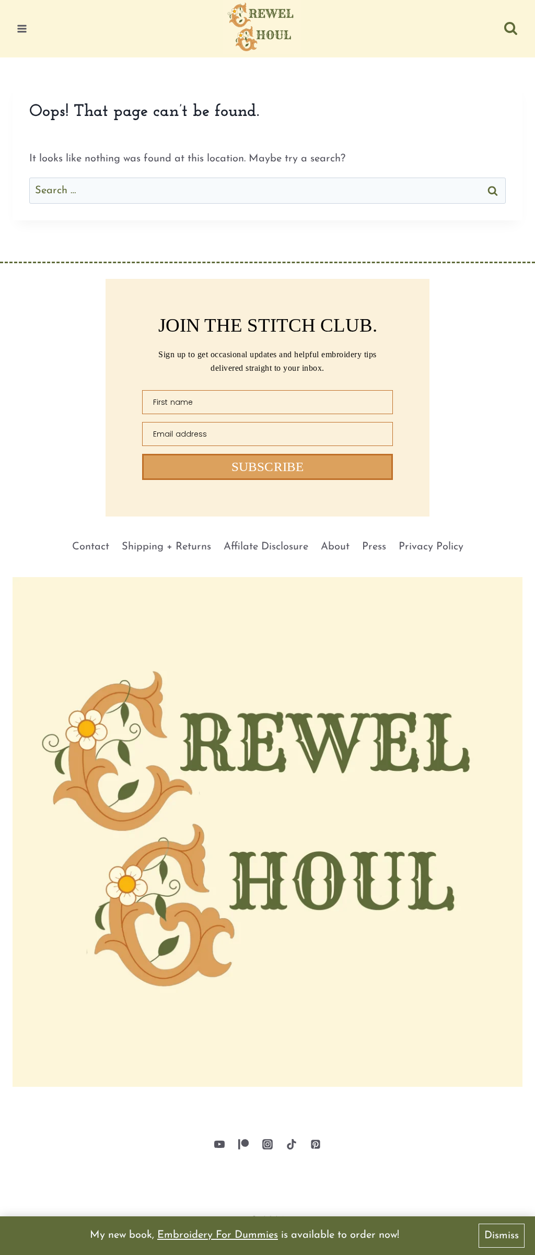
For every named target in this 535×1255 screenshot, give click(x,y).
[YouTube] (219, 1144)
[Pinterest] (315, 1144)
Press (374, 547)
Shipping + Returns (166, 547)
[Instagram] (267, 1144)
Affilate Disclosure (266, 547)
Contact (90, 547)
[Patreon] (243, 1144)
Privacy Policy (431, 547)
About (335, 547)
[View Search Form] (510, 28)
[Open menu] (22, 28)
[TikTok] (291, 1144)
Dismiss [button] (501, 1235)
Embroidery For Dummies (217, 1235)
